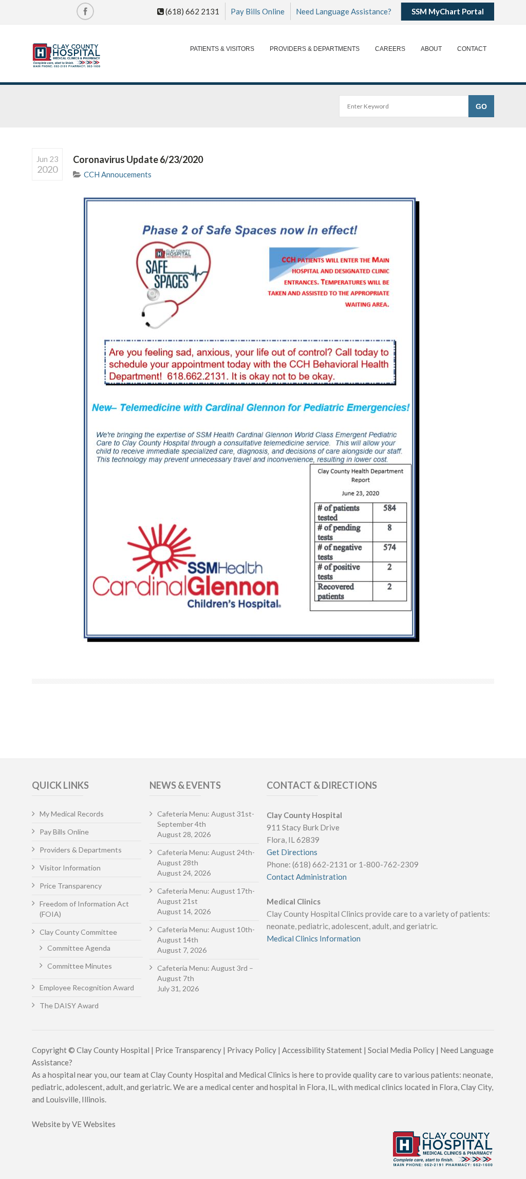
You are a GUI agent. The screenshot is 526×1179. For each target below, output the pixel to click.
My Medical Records (72, 813)
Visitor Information (70, 867)
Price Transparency (71, 885)
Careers (390, 48)
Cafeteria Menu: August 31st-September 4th (205, 818)
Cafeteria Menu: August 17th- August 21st (206, 895)
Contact (471, 48)
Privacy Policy (251, 1050)
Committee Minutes (79, 966)
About (431, 48)
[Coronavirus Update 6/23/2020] (283, 420)
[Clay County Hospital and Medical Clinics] (66, 56)
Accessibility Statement (322, 1050)
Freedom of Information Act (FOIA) (84, 908)
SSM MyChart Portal (447, 11)
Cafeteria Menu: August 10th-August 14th (206, 934)
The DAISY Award (69, 1005)
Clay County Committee (78, 932)
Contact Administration (307, 876)
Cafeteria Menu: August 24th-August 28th (206, 857)
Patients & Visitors (222, 48)
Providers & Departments (315, 48)
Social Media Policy (401, 1050)
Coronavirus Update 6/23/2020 (138, 159)
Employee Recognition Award (87, 987)
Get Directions (292, 852)
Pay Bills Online (258, 11)
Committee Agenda (78, 948)
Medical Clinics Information (314, 938)
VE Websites (94, 1124)
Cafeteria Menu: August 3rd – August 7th (205, 973)
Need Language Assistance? (343, 11)
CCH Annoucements (118, 174)
